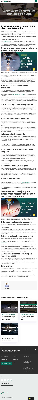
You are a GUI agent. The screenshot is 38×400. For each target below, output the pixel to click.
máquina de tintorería (20, 94)
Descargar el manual (6, 363)
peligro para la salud (26, 182)
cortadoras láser (7, 41)
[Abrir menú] (36, 1)
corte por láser (21, 218)
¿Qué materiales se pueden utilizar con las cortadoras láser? (27, 318)
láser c (13, 94)
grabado (2, 116)
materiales (32, 230)
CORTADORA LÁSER (4, 356)
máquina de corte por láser (8, 314)
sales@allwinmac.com (27, 363)
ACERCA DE (15, 356)
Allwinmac (7, 288)
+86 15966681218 (27, 357)
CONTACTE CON (15, 359)
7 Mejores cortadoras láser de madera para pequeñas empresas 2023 (8, 318)
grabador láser (4, 242)
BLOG (14, 362)
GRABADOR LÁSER (4, 359)
